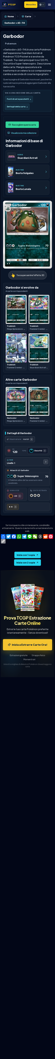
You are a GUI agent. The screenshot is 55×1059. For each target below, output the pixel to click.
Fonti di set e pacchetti (19, 99)
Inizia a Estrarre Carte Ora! (29, 644)
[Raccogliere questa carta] (22, 124)
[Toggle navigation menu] (49, 4)
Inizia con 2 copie (25, 562)
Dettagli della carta (17, 107)
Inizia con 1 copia (26, 555)
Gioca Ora (31, 5)
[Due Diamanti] (13, 507)
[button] (41, 4)
